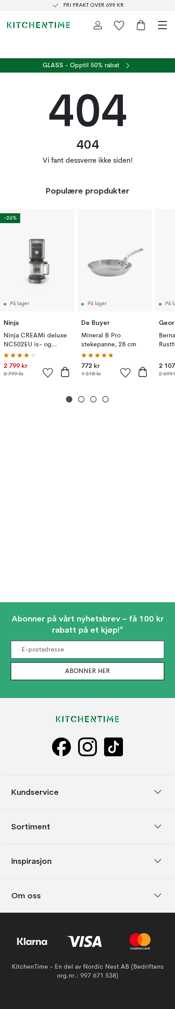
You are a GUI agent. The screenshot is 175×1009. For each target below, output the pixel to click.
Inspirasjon (31, 861)
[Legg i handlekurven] (65, 372)
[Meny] (162, 25)
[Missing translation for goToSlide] (81, 399)
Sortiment (30, 826)
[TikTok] (114, 747)
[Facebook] (61, 747)
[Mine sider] (98, 25)
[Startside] (38, 25)
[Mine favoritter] (119, 25)
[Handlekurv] (141, 25)
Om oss (26, 895)
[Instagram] (87, 747)
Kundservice (35, 792)
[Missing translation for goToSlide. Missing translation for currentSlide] (69, 399)
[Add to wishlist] (48, 372)
